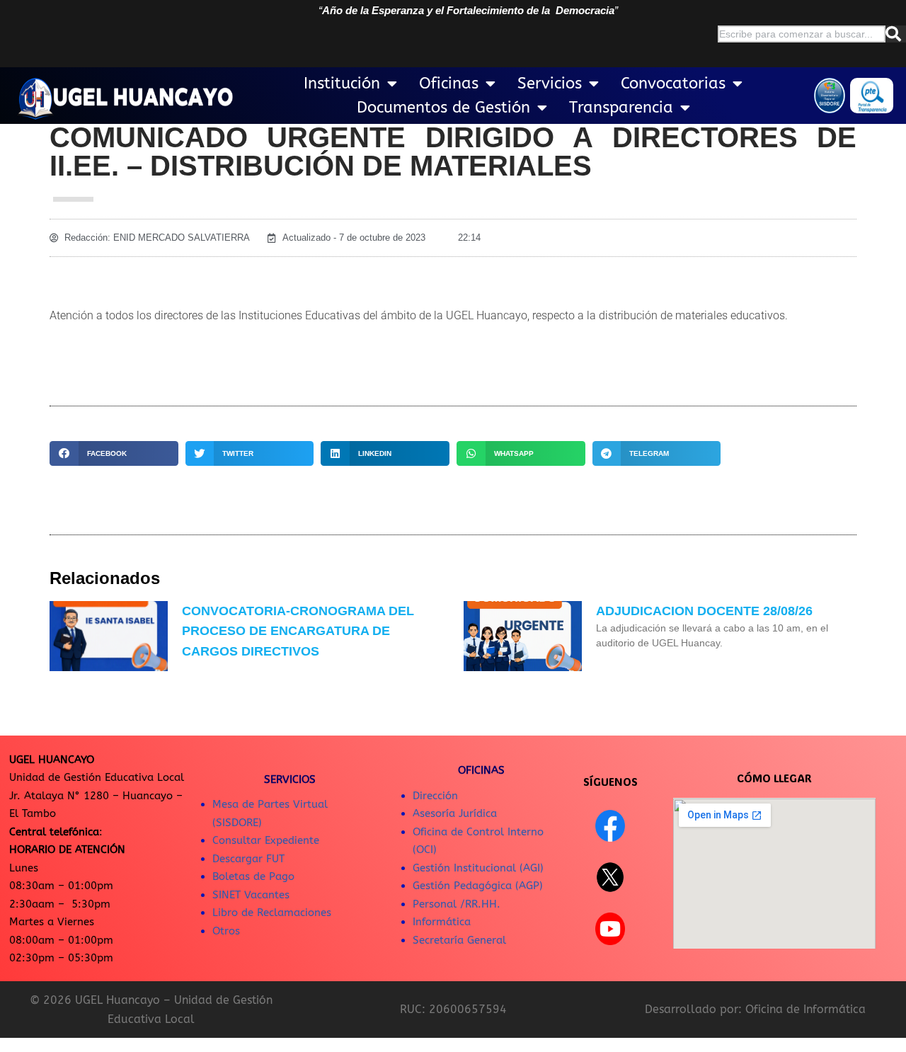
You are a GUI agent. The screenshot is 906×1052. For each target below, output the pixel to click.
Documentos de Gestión (443, 107)
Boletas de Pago (253, 876)
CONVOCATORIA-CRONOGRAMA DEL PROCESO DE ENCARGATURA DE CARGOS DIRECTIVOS (298, 631)
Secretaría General (459, 940)
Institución (342, 83)
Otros (226, 931)
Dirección (435, 795)
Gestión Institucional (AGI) (478, 868)
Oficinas (448, 83)
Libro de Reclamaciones (271, 912)
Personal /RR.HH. (456, 904)
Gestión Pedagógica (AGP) (478, 885)
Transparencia (621, 107)
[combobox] (801, 33)
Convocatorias (673, 83)
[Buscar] (895, 33)
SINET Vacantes (250, 894)
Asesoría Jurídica (455, 813)
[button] (114, 453)
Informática (442, 921)
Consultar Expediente (265, 840)
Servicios (549, 83)
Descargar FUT (248, 858)
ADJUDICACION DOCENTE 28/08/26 (704, 611)
